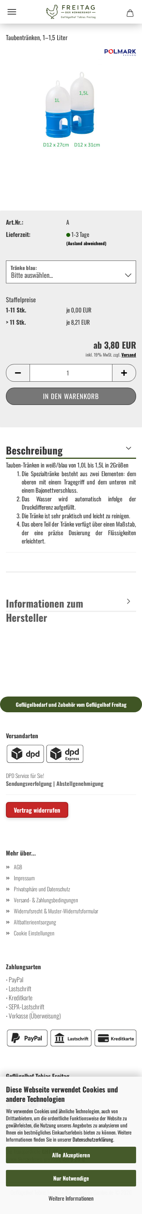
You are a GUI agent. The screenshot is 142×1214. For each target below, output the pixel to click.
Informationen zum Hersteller (44, 604)
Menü (12, 12)
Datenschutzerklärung (93, 1139)
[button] (18, 373)
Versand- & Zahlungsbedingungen (46, 900)
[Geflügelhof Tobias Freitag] (71, 12)
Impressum (24, 878)
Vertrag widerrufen (37, 810)
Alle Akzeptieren (71, 1155)
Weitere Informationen (71, 1198)
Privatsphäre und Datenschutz (42, 889)
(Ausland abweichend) (86, 243)
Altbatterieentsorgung (35, 922)
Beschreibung (34, 450)
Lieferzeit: (18, 234)
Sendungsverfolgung (29, 783)
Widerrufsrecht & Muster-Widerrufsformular (56, 911)
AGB (18, 867)
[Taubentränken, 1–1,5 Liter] (71, 107)
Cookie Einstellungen (34, 933)
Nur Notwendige (71, 1178)
